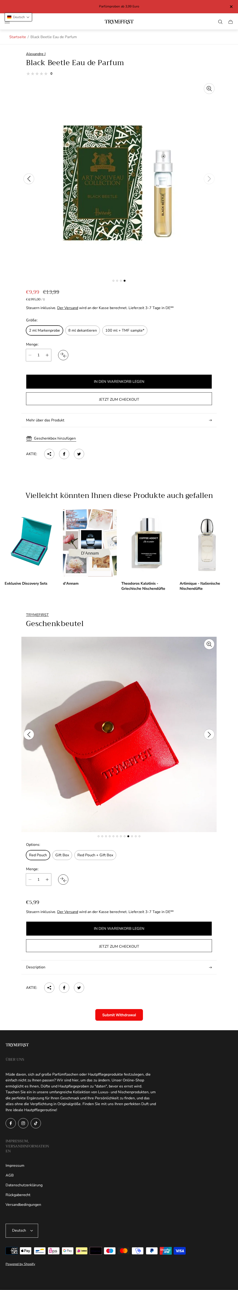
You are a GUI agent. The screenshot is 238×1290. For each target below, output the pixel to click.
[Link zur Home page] (17, 1045)
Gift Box (62, 855)
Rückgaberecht (18, 1194)
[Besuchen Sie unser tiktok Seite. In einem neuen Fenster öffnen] (36, 1123)
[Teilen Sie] (49, 454)
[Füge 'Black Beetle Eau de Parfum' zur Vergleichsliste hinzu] (63, 355)
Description (35, 967)
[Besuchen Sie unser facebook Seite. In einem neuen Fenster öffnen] (11, 1123)
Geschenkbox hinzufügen (55, 438)
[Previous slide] (29, 179)
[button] (113, 281)
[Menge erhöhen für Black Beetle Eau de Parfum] (47, 355)
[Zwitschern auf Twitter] (79, 454)
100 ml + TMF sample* (124, 330)
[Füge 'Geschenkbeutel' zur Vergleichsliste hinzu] (63, 879)
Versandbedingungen (23, 1204)
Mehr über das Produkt (45, 420)
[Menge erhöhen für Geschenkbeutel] (47, 879)
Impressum (15, 1165)
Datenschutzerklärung (24, 1185)
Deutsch (19, 1230)
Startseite (17, 37)
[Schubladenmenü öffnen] (7, 22)
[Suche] (220, 22)
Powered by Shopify (20, 1264)
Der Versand (67, 307)
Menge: (32, 344)
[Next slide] (209, 179)
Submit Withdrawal (119, 1015)
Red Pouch (38, 855)
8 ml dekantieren (82, 330)
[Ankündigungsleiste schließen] (231, 7)
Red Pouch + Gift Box (95, 855)
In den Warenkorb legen (119, 381)
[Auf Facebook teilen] (64, 454)
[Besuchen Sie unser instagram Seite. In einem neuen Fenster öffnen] (23, 1123)
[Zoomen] (209, 88)
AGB (10, 1175)
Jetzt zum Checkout (119, 399)
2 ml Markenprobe (44, 330)
